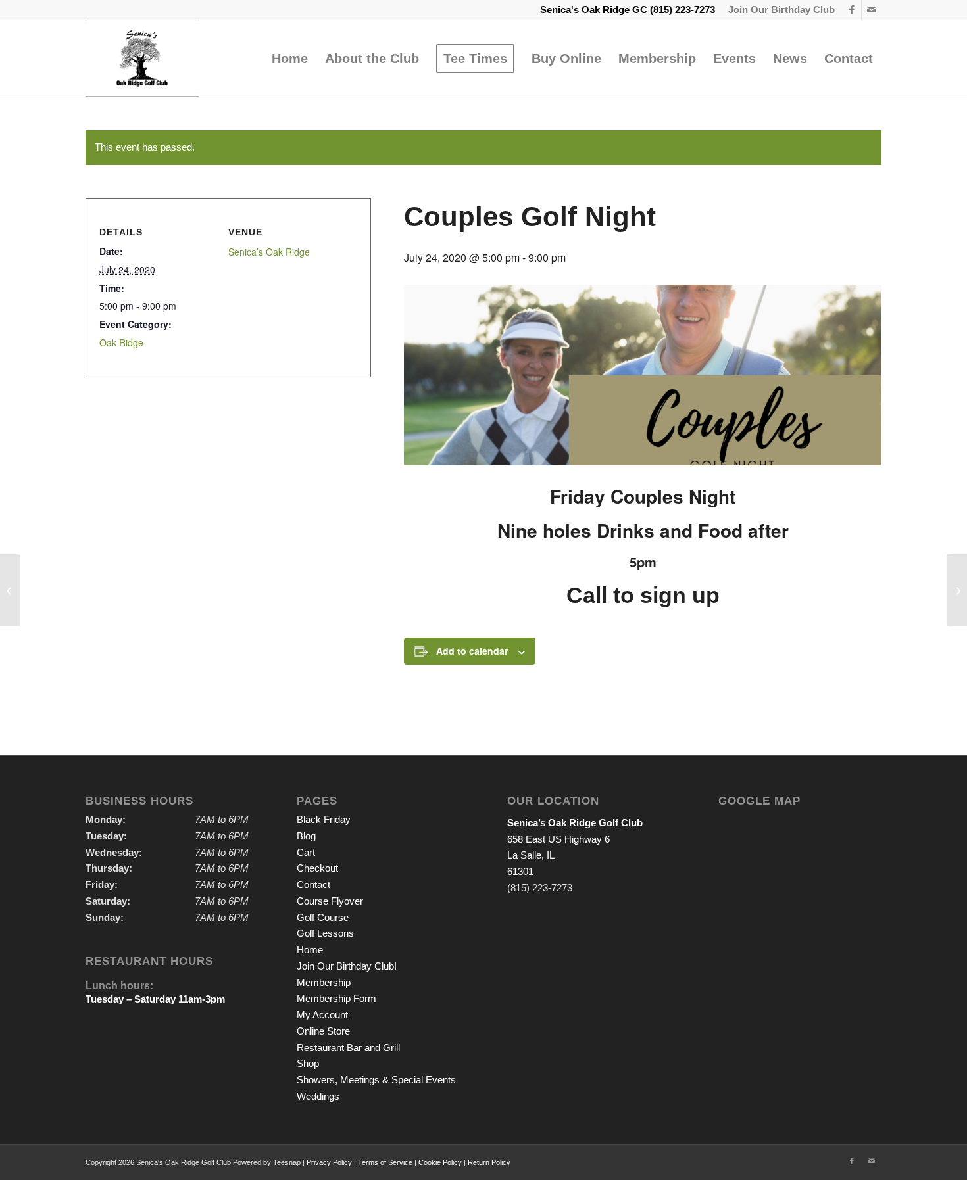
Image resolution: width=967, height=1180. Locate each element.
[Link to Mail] (871, 10)
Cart (306, 852)
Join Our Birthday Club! (347, 966)
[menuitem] (778, 10)
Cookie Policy (440, 1162)
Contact (313, 884)
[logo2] (142, 58)
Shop (308, 1063)
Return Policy (489, 1162)
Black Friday (324, 819)
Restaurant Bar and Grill (348, 1047)
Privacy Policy (329, 1162)
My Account (322, 1014)
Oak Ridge (121, 342)
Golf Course (323, 917)
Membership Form (336, 998)
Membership (324, 982)
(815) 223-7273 (682, 9)
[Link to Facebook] (851, 10)
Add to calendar (472, 650)
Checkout (317, 868)
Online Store (323, 1031)
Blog (306, 835)
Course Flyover (330, 901)
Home (310, 949)
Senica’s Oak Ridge (269, 251)
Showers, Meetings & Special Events (376, 1079)
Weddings (318, 1096)
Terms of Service (385, 1162)
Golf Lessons (325, 933)
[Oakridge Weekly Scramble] (10, 590)
